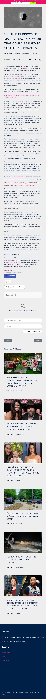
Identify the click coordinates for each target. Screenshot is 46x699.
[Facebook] (30, 59)
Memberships (6, 653)
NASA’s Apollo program (16, 177)
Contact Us (5, 661)
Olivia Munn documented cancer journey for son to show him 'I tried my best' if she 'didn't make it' (23, 471)
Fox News (17, 53)
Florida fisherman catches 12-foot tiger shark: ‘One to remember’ (22, 559)
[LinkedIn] (35, 59)
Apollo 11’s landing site (15, 76)
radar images (22, 101)
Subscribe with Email (15, 287)
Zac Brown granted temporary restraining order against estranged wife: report (22, 426)
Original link (8, 270)
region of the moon (13, 262)
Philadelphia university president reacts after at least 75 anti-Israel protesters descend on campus (22, 381)
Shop (3, 657)
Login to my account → (32, 331)
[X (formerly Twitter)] (40, 59)
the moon (25, 68)
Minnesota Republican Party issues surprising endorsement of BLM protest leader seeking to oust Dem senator (23, 604)
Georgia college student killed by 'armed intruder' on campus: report (22, 516)
